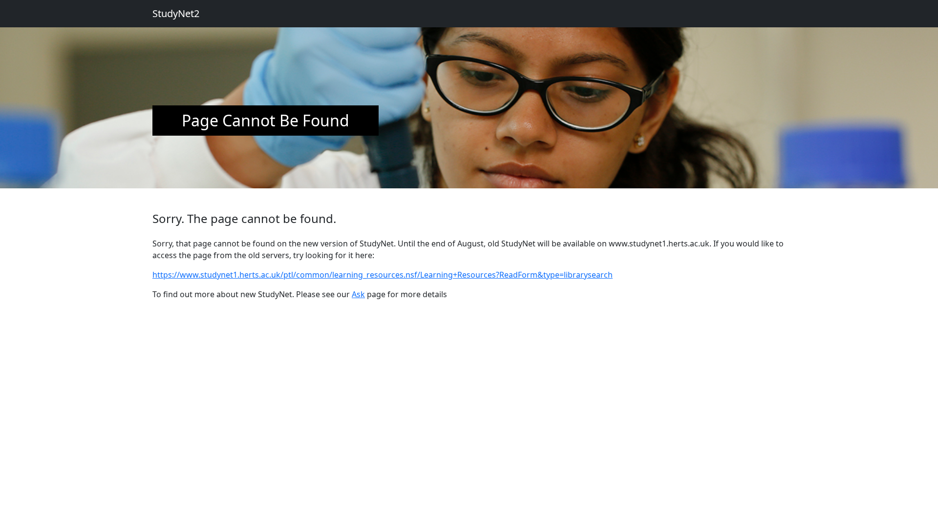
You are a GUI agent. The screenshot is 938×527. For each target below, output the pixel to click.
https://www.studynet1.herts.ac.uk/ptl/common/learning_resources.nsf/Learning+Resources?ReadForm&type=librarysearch (382, 274)
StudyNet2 (175, 13)
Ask (358, 294)
